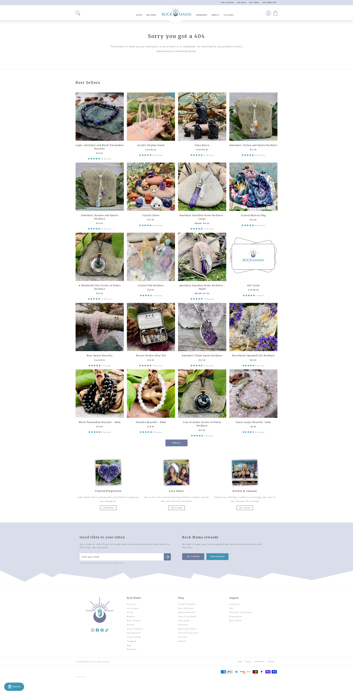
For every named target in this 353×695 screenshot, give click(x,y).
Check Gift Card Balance (240, 612)
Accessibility (259, 661)
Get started (193, 556)
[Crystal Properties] (108, 472)
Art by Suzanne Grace (188, 633)
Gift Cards (254, 2)
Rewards (201, 15)
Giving (130, 612)
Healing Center (134, 633)
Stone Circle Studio (187, 616)
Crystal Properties (187, 604)
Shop (139, 15)
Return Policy (235, 620)
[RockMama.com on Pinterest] (102, 630)
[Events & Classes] (244, 472)
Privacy (248, 661)
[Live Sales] (176, 472)
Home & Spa (184, 620)
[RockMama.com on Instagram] (92, 630)
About (216, 15)
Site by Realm (81, 676)
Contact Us (234, 604)
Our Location (227, 2)
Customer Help (269, 2)
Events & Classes (135, 629)
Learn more (108, 508)
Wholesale (132, 649)
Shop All (182, 641)
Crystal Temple (134, 637)
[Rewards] (14, 687)
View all (176, 443)
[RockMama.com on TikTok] (106, 630)
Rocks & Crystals (186, 608)
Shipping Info (235, 616)
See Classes (244, 508)
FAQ (231, 608)
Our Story (131, 604)
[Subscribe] (167, 556)
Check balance (217, 556)
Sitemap (271, 661)
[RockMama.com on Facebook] (97, 630)
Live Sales (241, 2)
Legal (240, 661)
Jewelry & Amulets (187, 612)
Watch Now (176, 508)
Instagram (131, 641)
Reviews (152, 15)
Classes (229, 15)
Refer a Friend (134, 620)
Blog (129, 645)
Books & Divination (187, 629)
